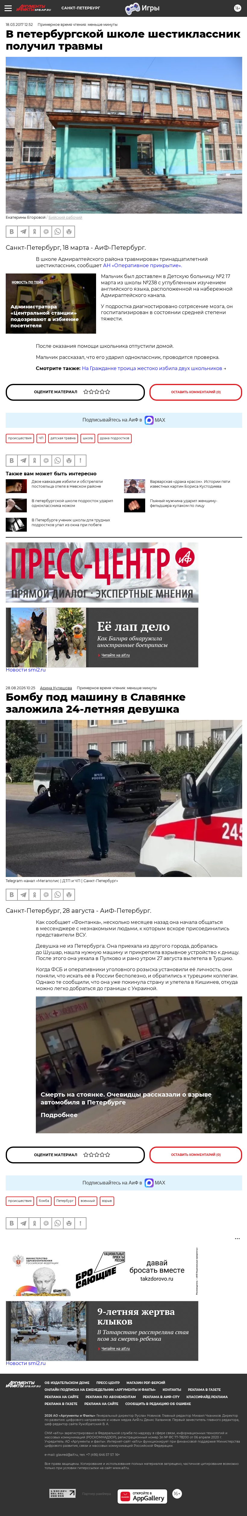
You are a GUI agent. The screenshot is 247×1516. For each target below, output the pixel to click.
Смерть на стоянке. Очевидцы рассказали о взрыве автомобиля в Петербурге (126, 1098)
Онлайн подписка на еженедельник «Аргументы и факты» (100, 1390)
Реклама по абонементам (111, 1397)
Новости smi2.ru (26, 670)
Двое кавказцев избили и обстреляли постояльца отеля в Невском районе (67, 484)
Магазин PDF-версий (146, 1383)
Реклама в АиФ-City (161, 1397)
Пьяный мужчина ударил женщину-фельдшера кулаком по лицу (183, 503)
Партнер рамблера (96, 1494)
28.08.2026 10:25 (20, 688)
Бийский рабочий (65, 217)
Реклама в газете (204, 1390)
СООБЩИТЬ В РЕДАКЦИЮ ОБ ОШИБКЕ (158, 1404)
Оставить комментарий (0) (196, 392)
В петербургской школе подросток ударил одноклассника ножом (72, 503)
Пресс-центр (108, 1383)
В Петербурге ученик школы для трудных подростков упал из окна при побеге (71, 522)
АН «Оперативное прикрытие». (142, 265)
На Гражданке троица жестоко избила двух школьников (152, 368)
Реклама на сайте (62, 1397)
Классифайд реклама (207, 1397)
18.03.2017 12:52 (19, 24)
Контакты (172, 1390)
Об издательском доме (67, 1383)
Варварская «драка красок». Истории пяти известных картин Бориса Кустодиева (190, 484)
